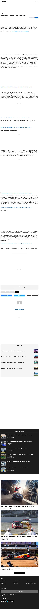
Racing (2, 13)
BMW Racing (3, 292)
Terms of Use (15, 582)
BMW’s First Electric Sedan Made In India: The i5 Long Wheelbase (13, 351)
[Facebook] (2, 599)
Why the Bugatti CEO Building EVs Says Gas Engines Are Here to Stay (20, 454)
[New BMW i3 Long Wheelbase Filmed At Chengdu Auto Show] (36, 360)
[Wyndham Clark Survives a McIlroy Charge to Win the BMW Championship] (36, 372)
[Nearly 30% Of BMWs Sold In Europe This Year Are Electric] (3, 461)
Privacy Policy (15, 583)
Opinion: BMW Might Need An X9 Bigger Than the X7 (17, 448)
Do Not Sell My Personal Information (31, 583)
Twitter (20, 295)
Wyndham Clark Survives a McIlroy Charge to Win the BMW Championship (15, 373)
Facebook (6, 295)
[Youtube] (6, 599)
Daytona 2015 (12, 292)
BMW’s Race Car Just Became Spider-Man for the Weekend (17, 506)
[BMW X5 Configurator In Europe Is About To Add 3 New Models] (3, 434)
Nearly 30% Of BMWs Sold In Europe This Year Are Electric (18, 461)
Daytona (7, 292)
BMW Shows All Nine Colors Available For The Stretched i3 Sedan (13, 356)
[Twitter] (4, 599)
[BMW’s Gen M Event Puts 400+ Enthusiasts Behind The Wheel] (3, 441)
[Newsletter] (34, 1)
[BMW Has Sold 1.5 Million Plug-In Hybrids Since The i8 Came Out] (3, 467)
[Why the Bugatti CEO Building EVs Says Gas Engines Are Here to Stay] (3, 454)
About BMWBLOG (3, 580)
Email (33, 295)
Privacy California (3, 584)
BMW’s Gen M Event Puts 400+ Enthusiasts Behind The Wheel (19, 441)
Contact (27, 580)
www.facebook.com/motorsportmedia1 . (20, 31)
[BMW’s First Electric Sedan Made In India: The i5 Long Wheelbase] (36, 349)
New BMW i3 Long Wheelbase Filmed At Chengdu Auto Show (12, 362)
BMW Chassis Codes (16, 580)
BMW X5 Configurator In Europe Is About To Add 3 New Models (19, 434)
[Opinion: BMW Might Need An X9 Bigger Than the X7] (3, 448)
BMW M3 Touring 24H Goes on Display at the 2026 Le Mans (17, 568)
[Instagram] (8, 599)
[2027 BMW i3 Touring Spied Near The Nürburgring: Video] (36, 366)
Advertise (2, 582)
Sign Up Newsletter (29, 582)
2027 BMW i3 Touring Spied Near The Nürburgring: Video (11, 368)
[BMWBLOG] (19, 595)
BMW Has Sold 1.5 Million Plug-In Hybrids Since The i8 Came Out (19, 467)
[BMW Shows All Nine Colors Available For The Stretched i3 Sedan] (36, 355)
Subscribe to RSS (3, 583)
